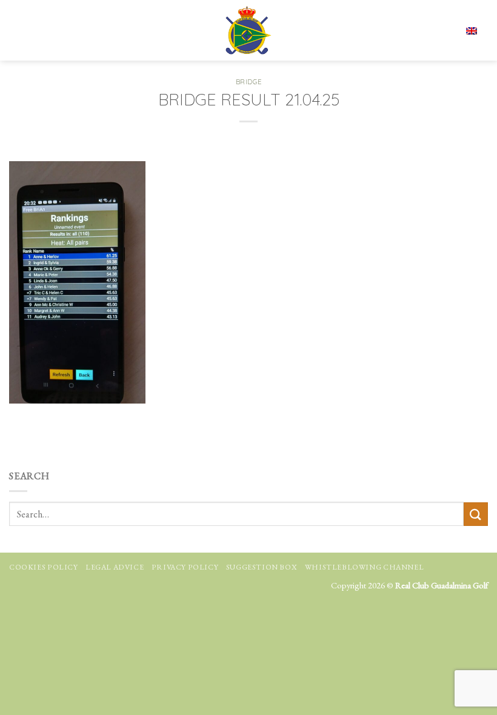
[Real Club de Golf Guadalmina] (248, 30)
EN (434, 30)
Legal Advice (114, 567)
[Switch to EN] (471, 30)
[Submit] (476, 514)
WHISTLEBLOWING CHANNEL (364, 567)
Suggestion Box (262, 567)
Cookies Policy (43, 567)
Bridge (248, 82)
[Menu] (20, 30)
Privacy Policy (185, 567)
